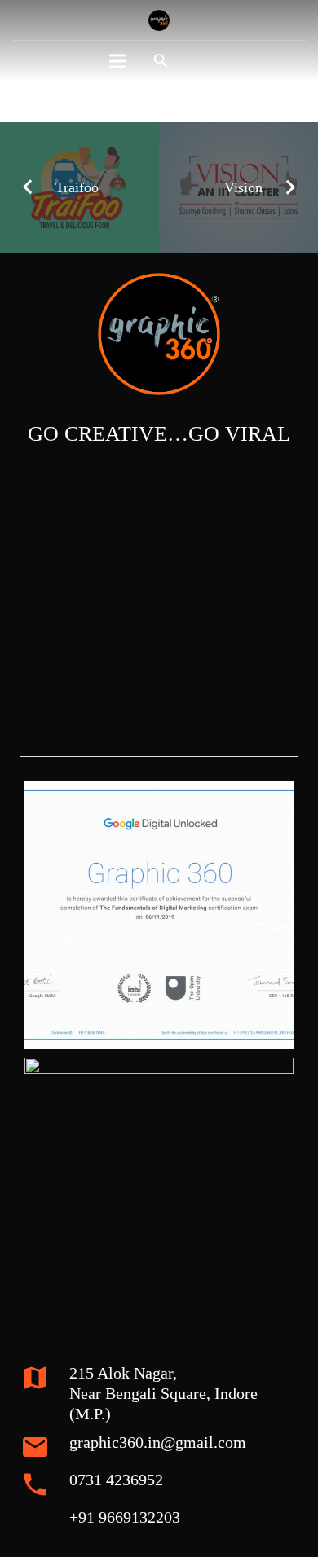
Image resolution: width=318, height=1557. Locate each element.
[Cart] (203, 61)
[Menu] (117, 61)
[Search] (161, 61)
